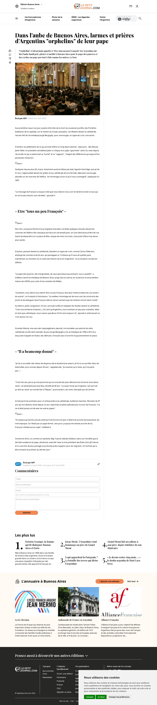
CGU (59, 688)
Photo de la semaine (57, 18)
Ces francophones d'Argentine (33, 18)
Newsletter (47, 677)
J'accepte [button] (89, 697)
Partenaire (61, 677)
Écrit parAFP (21, 118)
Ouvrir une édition (65, 673)
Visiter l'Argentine (105, 18)
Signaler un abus (64, 692)
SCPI (77, 674)
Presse (60, 684)
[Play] (134, 18)
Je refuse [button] (101, 697)
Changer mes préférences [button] (119, 697)
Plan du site (64, 701)
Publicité (60, 681)
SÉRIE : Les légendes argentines (80, 18)
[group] (134, 18)
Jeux (77, 688)
